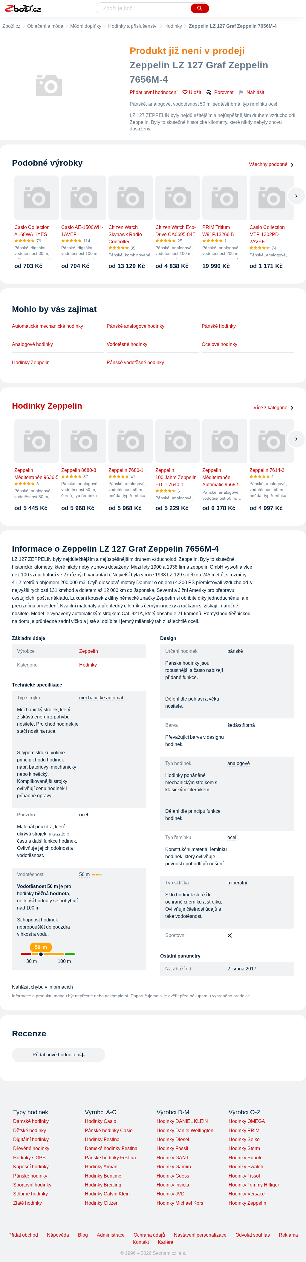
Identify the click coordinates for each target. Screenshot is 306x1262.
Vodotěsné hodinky (127, 344)
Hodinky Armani (102, 1166)
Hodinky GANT (173, 1157)
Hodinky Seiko (244, 1139)
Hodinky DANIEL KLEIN (182, 1121)
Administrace (111, 1235)
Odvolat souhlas (252, 1235)
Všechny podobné (268, 164)
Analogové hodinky (32, 344)
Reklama (288, 1235)
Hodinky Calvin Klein (107, 1193)
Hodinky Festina (102, 1139)
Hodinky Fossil (172, 1148)
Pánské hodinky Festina (110, 1157)
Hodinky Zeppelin (31, 362)
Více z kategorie (270, 407)
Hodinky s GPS (29, 1157)
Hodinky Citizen (102, 1203)
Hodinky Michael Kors (180, 1203)
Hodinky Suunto (246, 1157)
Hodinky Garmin (174, 1166)
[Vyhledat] (200, 8)
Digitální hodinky (31, 1139)
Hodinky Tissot (244, 1175)
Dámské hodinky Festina (111, 1148)
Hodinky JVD (171, 1193)
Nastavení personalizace (200, 1235)
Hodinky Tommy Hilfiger (254, 1184)
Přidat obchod (23, 1235)
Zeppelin (88, 651)
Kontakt (141, 1242)
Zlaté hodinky (27, 1203)
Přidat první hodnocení (154, 92)
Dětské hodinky (29, 1130)
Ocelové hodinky (219, 344)
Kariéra (165, 1242)
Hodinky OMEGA (247, 1121)
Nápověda (58, 1235)
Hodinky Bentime (103, 1175)
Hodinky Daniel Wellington (185, 1130)
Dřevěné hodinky (31, 1148)
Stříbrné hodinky (30, 1193)
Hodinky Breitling (103, 1184)
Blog (83, 1235)
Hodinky (173, 26)
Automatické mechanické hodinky (47, 326)
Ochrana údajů (149, 1235)
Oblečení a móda (45, 26)
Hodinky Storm (244, 1148)
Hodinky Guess (173, 1175)
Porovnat (223, 92)
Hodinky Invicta (173, 1184)
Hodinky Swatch (246, 1166)
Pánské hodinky (219, 326)
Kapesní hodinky (31, 1166)
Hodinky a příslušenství (132, 26)
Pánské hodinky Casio (109, 1130)
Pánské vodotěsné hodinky (135, 362)
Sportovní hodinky (32, 1184)
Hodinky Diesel (173, 1139)
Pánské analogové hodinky (135, 326)
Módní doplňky (85, 26)
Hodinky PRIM (244, 1130)
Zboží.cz (11, 26)
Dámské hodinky (31, 1121)
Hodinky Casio (100, 1121)
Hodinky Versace (247, 1193)
